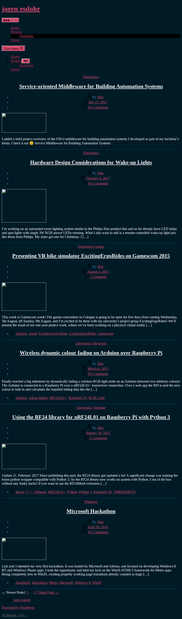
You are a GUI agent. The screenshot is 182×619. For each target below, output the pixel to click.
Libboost (40, 492)
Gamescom (105, 333)
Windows (91, 502)
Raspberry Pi (78, 398)
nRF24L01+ (58, 398)
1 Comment (98, 277)
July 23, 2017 (97, 102)
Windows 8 (83, 583)
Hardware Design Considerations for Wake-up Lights (91, 162)
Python (72, 492)
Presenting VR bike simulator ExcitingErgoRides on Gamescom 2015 (91, 256)
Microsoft (66, 583)
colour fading (38, 398)
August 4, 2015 (98, 272)
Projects (16, 32)
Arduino (21, 333)
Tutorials (99, 407)
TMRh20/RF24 (124, 492)
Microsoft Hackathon (91, 511)
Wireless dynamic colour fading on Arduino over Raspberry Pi (91, 353)
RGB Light (97, 398)
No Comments (98, 107)
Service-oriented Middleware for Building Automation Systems (91, 86)
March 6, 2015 (98, 369)
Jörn (100, 97)
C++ (29, 492)
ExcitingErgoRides (82, 333)
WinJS (96, 583)
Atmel (33, 333)
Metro (53, 583)
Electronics (91, 77)
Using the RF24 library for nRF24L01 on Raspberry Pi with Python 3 (91, 417)
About (15, 40)
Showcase (99, 343)
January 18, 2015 (98, 433)
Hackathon (39, 583)
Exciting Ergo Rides (53, 333)
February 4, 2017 (98, 178)
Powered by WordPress (18, 607)
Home (15, 28)
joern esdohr (21, 9)
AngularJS (22, 583)
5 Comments (98, 438)
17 (35, 592)
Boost (20, 492)
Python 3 (85, 492)
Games (99, 246)
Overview (27, 36)
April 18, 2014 (97, 527)
